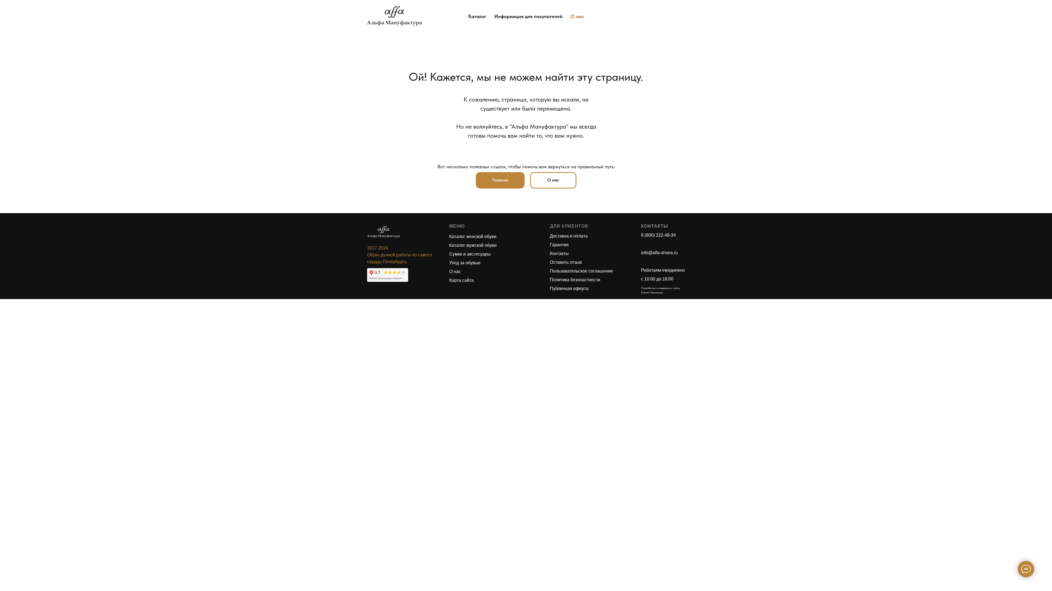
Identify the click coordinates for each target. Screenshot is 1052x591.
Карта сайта (461, 280)
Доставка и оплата (569, 236)
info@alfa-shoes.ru (659, 252)
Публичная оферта (569, 288)
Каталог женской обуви (472, 236)
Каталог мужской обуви (473, 245)
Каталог (477, 16)
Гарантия (559, 244)
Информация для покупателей (528, 16)
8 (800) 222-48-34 (658, 235)
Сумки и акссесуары (470, 254)
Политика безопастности (575, 279)
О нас (577, 16)
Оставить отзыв (566, 262)
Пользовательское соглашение (581, 271)
